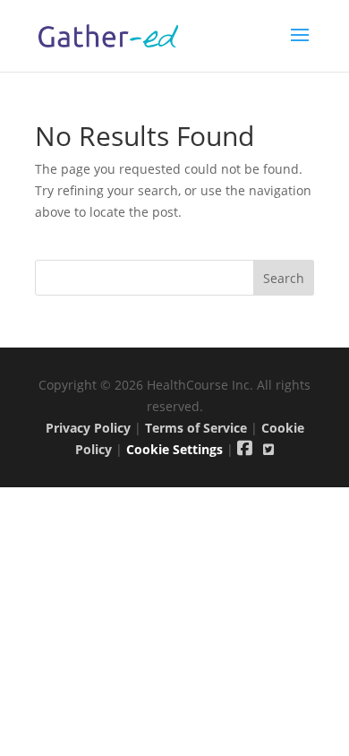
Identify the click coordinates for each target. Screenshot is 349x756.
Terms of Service (196, 427)
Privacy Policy (88, 427)
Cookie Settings (174, 449)
